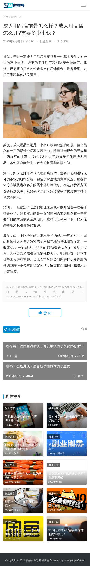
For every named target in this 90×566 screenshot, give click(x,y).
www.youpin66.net (74, 560)
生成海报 (13, 329)
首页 (5, 17)
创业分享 (45, 41)
